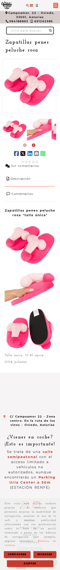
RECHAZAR (44, 554)
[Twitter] (24, 154)
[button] (55, 5)
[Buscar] (27, 5)
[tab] (30, 178)
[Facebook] (17, 154)
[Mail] (37, 154)
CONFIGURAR (17, 554)
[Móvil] (37, 5)
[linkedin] (31, 154)
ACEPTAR (30, 563)
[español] (31, 5)
